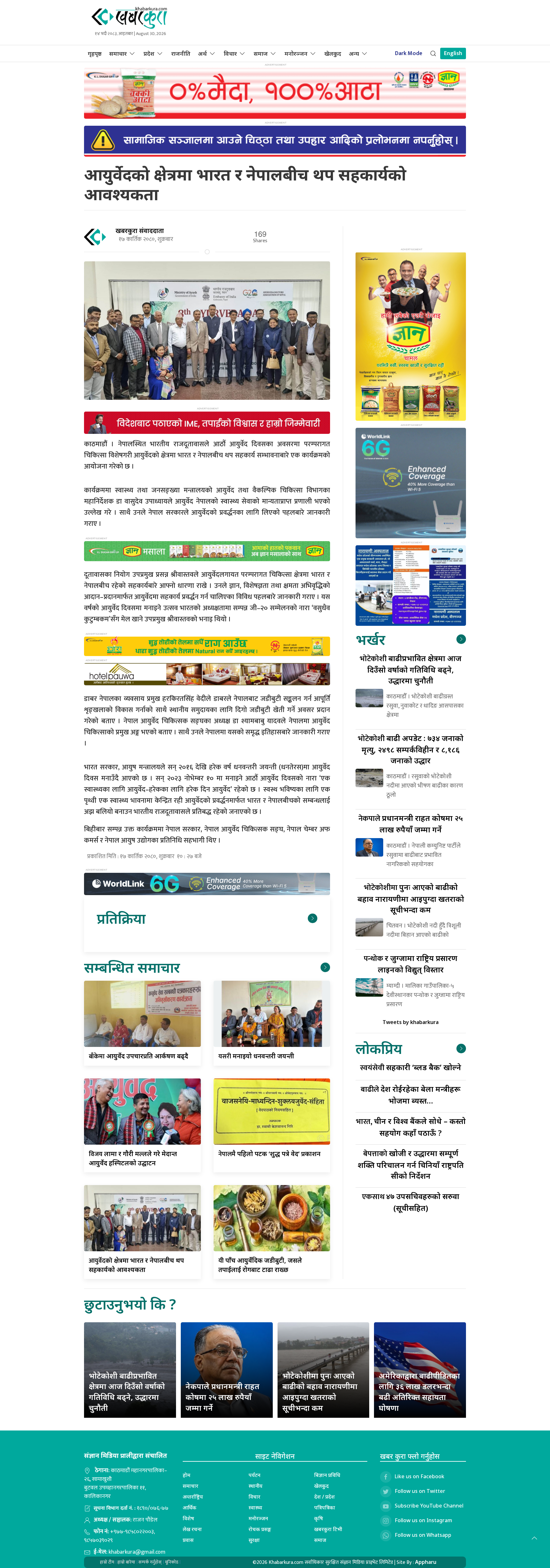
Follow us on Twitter (420, 1490)
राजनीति (180, 53)
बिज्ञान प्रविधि (327, 1475)
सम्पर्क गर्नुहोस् (150, 1562)
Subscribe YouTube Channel (429, 1505)
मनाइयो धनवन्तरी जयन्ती (256, 1056)
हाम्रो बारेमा (126, 1562)
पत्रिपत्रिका (324, 1507)
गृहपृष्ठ (95, 53)
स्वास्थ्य (255, 1507)
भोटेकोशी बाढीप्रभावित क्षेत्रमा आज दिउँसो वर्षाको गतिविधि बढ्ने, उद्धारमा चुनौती (127, 1391)
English (453, 53)
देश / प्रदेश (324, 1496)
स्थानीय (256, 1485)
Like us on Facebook (419, 1476)
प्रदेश (149, 53)
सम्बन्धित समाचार (132, 967)
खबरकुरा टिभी (328, 1529)
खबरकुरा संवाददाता (140, 230)
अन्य (354, 53)
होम (186, 1475)
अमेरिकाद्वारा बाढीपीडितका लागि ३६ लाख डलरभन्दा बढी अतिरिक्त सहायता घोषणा (419, 1391)
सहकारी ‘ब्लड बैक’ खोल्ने (410, 1067)
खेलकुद (332, 53)
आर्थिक (189, 1507)
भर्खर (370, 639)
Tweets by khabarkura (411, 1022)
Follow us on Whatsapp (423, 1534)
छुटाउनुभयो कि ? (130, 1304)
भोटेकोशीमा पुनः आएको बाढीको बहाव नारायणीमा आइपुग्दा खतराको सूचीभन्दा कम (319, 1391)
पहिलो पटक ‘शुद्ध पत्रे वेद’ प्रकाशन (269, 1153)
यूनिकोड (171, 1562)
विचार (230, 53)
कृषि (318, 1518)
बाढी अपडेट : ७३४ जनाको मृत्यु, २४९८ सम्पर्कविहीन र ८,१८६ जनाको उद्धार (410, 749)
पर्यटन (254, 1475)
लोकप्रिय (379, 1048)
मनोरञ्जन (296, 53)
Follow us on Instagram (423, 1520)
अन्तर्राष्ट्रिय (193, 1496)
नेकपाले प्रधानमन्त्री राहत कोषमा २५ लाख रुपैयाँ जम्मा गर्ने (222, 1397)
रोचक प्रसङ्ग (260, 1529)
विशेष (188, 1518)
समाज (261, 53)
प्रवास (188, 1539)
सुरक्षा (254, 1539)
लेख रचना (192, 1529)
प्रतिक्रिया (121, 918)
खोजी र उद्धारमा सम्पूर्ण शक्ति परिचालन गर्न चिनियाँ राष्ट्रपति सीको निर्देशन (411, 1164)
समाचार (118, 53)
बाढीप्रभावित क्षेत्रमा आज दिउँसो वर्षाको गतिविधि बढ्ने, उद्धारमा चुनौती (411, 669)
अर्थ (202, 53)
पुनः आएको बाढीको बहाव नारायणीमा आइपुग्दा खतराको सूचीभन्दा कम (410, 898)
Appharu (425, 1561)
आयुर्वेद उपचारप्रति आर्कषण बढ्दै (138, 1056)
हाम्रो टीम (107, 1562)
